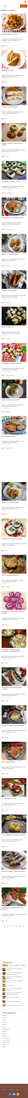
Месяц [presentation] (23, 965)
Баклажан (4, 1015)
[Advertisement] (14, 466)
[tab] (5, 965)
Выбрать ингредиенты (17, 6)
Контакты (18, 1089)
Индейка (4, 1031)
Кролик (4, 1026)
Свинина (4, 1024)
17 (20, 926)
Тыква (3, 1020)
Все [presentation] (5, 965)
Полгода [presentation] (17, 965)
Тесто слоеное (5, 1040)
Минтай (4, 1035)
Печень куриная (6, 1029)
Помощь (24, 1089)
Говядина (4, 1022)
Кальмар (4, 1033)
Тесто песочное (6, 1038)
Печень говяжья (6, 1042)
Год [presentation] (11, 965)
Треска (4, 1047)
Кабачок (4, 1017)
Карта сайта (11, 1089)
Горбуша (4, 1044)
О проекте (4, 1089)
